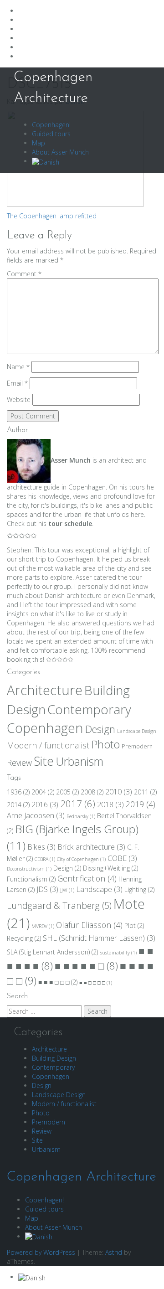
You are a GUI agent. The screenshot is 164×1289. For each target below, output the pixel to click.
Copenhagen (45, 728)
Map (38, 143)
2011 (145, 792)
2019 (140, 804)
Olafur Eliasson (89, 924)
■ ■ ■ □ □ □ (57, 982)
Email (17, 383)
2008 (92, 792)
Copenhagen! (51, 124)
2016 (44, 804)
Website (19, 399)
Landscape (99, 889)
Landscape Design (136, 731)
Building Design (54, 1058)
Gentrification (87, 878)
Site (44, 761)
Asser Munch (71, 460)
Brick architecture (91, 847)
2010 (118, 792)
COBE (122, 858)
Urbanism (79, 761)
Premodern (137, 746)
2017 (77, 803)
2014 (18, 804)
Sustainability (118, 952)
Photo (105, 744)
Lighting (139, 889)
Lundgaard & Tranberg (59, 905)
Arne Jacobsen (36, 815)
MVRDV (42, 926)
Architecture (44, 690)
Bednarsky (81, 816)
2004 (42, 792)
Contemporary (89, 709)
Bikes (41, 847)
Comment (24, 273)
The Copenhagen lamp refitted (52, 215)
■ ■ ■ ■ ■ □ (86, 966)
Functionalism (31, 879)
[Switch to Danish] (45, 161)
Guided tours (51, 133)
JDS (47, 889)
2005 (67, 792)
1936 (18, 792)
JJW (67, 890)
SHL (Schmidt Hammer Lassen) (99, 938)
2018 (110, 804)
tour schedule (70, 523)
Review (19, 762)
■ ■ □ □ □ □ (95, 983)
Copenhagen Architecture (81, 1177)
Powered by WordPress (41, 1252)
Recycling (24, 938)
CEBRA (45, 859)
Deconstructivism (29, 869)
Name (18, 366)
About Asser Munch (60, 152)
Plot (134, 925)
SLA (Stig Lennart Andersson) (52, 952)
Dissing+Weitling (110, 868)
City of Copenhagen (81, 859)
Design (100, 729)
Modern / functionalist (48, 745)
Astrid (113, 1252)
